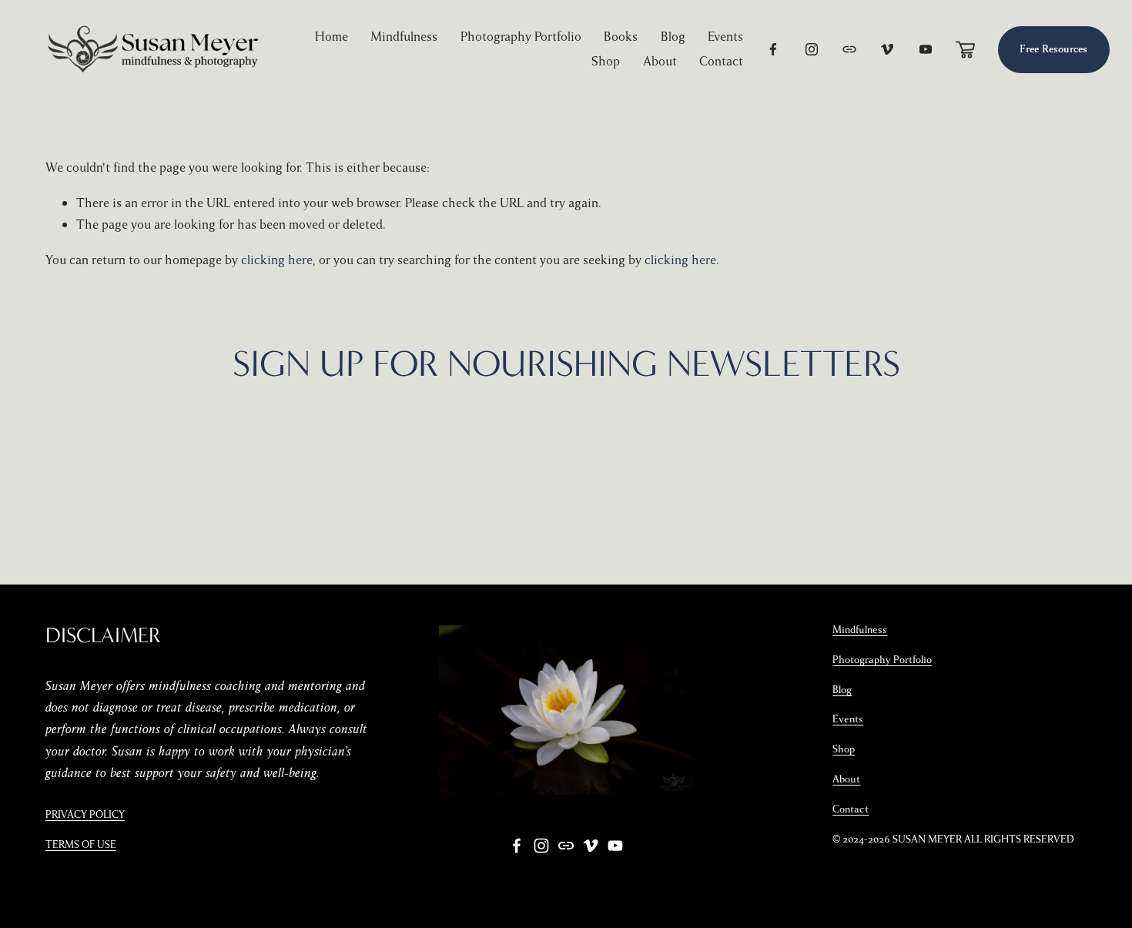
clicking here (277, 260)
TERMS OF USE (80, 845)
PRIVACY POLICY (85, 815)
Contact (721, 61)
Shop (605, 61)
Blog (673, 36)
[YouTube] (925, 49)
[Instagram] (811, 49)
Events (725, 36)
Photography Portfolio (521, 36)
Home (331, 36)
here (768, 441)
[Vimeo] (887, 49)
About (660, 61)
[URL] (849, 49)
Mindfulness (403, 36)
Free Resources (1053, 49)
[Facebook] (773, 49)
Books (621, 36)
